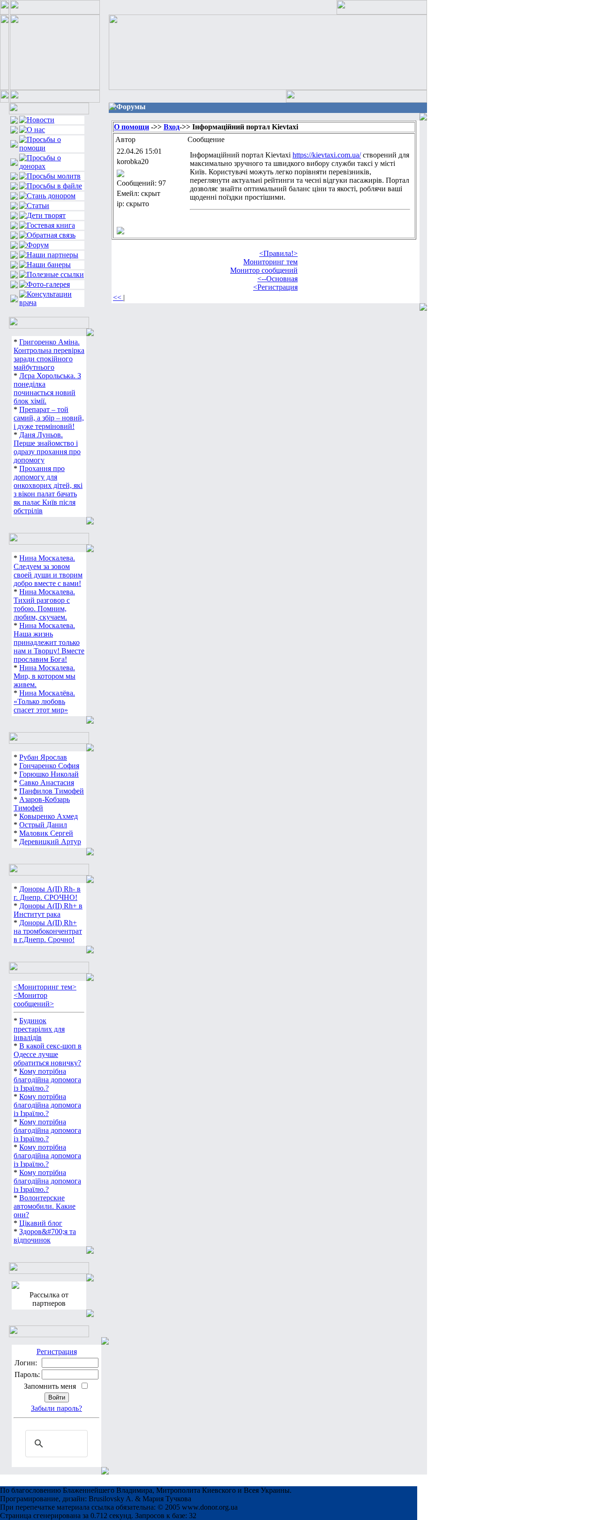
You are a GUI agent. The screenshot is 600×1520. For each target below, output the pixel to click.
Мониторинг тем (270, 262)
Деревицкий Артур (50, 842)
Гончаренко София (49, 766)
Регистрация (57, 1351)
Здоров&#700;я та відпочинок (45, 1236)
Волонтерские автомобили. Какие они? (44, 1206)
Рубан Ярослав (43, 757)
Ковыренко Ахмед (48, 816)
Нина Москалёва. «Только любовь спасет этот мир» (44, 701)
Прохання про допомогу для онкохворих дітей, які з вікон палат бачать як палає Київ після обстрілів (48, 489)
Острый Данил (43, 825)
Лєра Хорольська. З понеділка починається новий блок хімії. (47, 388)
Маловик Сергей (46, 833)
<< (118, 297)
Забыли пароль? (56, 1408)
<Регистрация (275, 287)
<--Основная (277, 279)
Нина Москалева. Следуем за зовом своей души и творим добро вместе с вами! (48, 570)
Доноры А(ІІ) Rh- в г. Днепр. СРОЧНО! (47, 893)
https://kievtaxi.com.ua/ (326, 155)
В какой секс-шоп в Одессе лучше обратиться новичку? (48, 1054)
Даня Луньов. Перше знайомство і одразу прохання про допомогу (47, 447)
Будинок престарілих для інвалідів (39, 1029)
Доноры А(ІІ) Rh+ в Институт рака (48, 910)
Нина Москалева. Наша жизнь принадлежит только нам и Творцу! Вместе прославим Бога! (49, 642)
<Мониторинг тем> (45, 987)
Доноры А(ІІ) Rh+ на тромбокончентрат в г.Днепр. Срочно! (48, 931)
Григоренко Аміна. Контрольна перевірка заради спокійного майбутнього (49, 354)
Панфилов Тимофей (51, 791)
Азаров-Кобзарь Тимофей (42, 803)
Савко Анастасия (46, 782)
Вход (172, 127)
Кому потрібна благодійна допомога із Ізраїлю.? (47, 1079)
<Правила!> (278, 253)
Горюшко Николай (49, 774)
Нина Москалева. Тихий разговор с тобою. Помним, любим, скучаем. (44, 604)
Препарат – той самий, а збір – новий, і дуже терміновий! (49, 417)
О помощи (131, 127)
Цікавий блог (40, 1223)
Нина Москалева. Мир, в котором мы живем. (44, 676)
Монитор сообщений (264, 270)
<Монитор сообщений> (34, 999)
